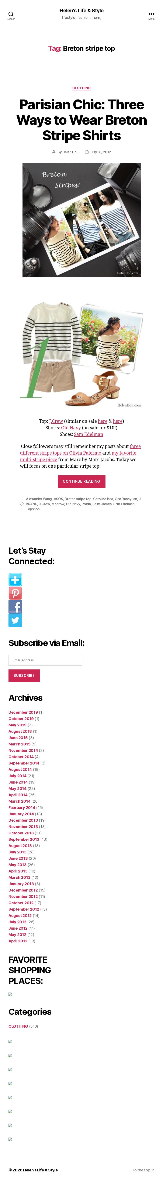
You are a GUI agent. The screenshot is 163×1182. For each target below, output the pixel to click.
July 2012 (17, 922)
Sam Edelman (88, 434)
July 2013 (17, 852)
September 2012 (23, 909)
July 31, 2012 (101, 152)
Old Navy (70, 428)
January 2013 (21, 884)
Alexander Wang (39, 499)
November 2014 (23, 750)
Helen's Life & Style (81, 10)
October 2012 (21, 903)
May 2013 (17, 865)
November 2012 (23, 896)
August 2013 (20, 845)
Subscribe (24, 675)
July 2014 (17, 776)
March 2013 (19, 877)
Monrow (58, 504)
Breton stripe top (78, 499)
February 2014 (21, 807)
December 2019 (23, 712)
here (102, 421)
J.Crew (56, 421)
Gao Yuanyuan (126, 499)
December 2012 (23, 890)
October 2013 (21, 833)
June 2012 (18, 928)
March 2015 (19, 744)
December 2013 (23, 820)
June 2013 (18, 858)
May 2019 (17, 725)
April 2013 (17, 871)
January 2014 (21, 814)
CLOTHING (81, 88)
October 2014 (21, 757)
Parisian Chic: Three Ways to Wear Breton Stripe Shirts (81, 119)
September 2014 (23, 763)
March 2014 (19, 801)
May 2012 (17, 934)
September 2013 (23, 839)
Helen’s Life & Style (40, 1170)
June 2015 (18, 737)
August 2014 (20, 769)
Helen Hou (70, 152)
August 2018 (20, 731)
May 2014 (17, 788)
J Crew (44, 504)
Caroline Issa (103, 499)
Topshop (33, 509)
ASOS (58, 499)
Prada (86, 504)
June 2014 (18, 782)
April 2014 (17, 795)
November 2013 (23, 826)
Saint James (102, 504)
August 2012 (20, 915)
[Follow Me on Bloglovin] (47, 579)
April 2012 (17, 941)
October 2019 (21, 718)
